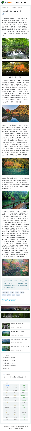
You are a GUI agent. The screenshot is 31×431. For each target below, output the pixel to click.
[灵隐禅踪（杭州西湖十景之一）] (6, 325)
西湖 (15, 412)
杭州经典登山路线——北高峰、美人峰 (20, 346)
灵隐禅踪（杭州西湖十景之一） (18, 324)
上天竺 (15, 385)
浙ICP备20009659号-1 (19, 428)
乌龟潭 (6, 387)
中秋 (24, 385)
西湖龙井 (7, 414)
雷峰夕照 (15, 417)
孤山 (15, 392)
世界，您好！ (22, 377)
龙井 (7, 419)
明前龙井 (7, 397)
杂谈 (24, 397)
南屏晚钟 (15, 390)
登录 (18, 2)
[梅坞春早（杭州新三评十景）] (6, 333)
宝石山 (23, 392)
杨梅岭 (17, 292)
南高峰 (23, 390)
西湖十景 (24, 412)
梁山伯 (15, 402)
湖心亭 (6, 405)
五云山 (11, 292)
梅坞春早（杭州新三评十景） (18, 331)
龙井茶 (23, 419)
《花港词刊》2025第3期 (9, 360)
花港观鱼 (7, 410)
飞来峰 (23, 417)
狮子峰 (8, 295)
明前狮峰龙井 (24, 395)
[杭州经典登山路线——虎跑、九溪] (6, 341)
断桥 (7, 395)
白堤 (15, 407)
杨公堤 (6, 400)
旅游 (15, 395)
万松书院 (7, 385)
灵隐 (4, 295)
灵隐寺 (23, 405)
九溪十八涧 (5, 292)
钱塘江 (18, 295)
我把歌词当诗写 (7, 368)
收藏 (5, 300)
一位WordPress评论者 (8, 377)
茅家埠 (23, 410)
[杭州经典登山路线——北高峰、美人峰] (6, 348)
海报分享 (12, 300)
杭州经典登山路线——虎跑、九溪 (19, 339)
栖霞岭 (6, 402)
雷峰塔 (6, 417)
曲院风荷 (15, 397)
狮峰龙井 (7, 407)
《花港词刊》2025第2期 (9, 363)
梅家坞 (22, 292)
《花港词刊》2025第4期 (9, 357)
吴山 (7, 392)
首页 (9, 7)
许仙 (15, 414)
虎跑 (13, 295)
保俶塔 (23, 387)
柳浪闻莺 (24, 400)
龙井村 (15, 419)
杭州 (15, 400)
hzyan (5, 14)
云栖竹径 (15, 387)
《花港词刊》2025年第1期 (9, 365)
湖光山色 (20, 7)
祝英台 (23, 407)
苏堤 (15, 410)
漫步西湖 (14, 7)
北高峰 (6, 390)
